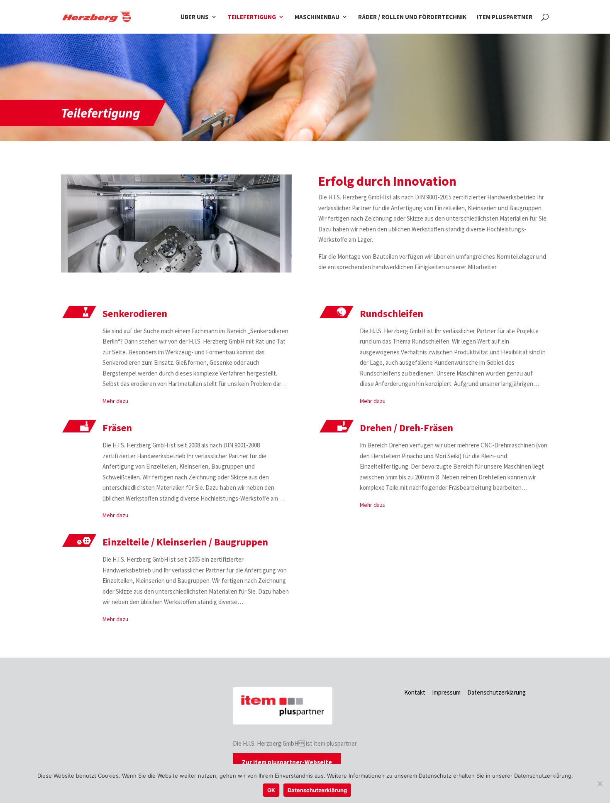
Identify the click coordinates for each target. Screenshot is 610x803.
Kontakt (414, 692)
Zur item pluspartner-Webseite (287, 762)
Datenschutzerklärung (496, 692)
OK (271, 790)
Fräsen (117, 427)
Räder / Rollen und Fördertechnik (412, 17)
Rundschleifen (391, 313)
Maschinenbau (317, 17)
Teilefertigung (251, 17)
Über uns (195, 17)
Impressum (446, 692)
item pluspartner (504, 17)
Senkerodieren (134, 313)
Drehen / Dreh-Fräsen (406, 427)
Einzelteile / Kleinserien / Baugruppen (185, 541)
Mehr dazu (115, 401)
